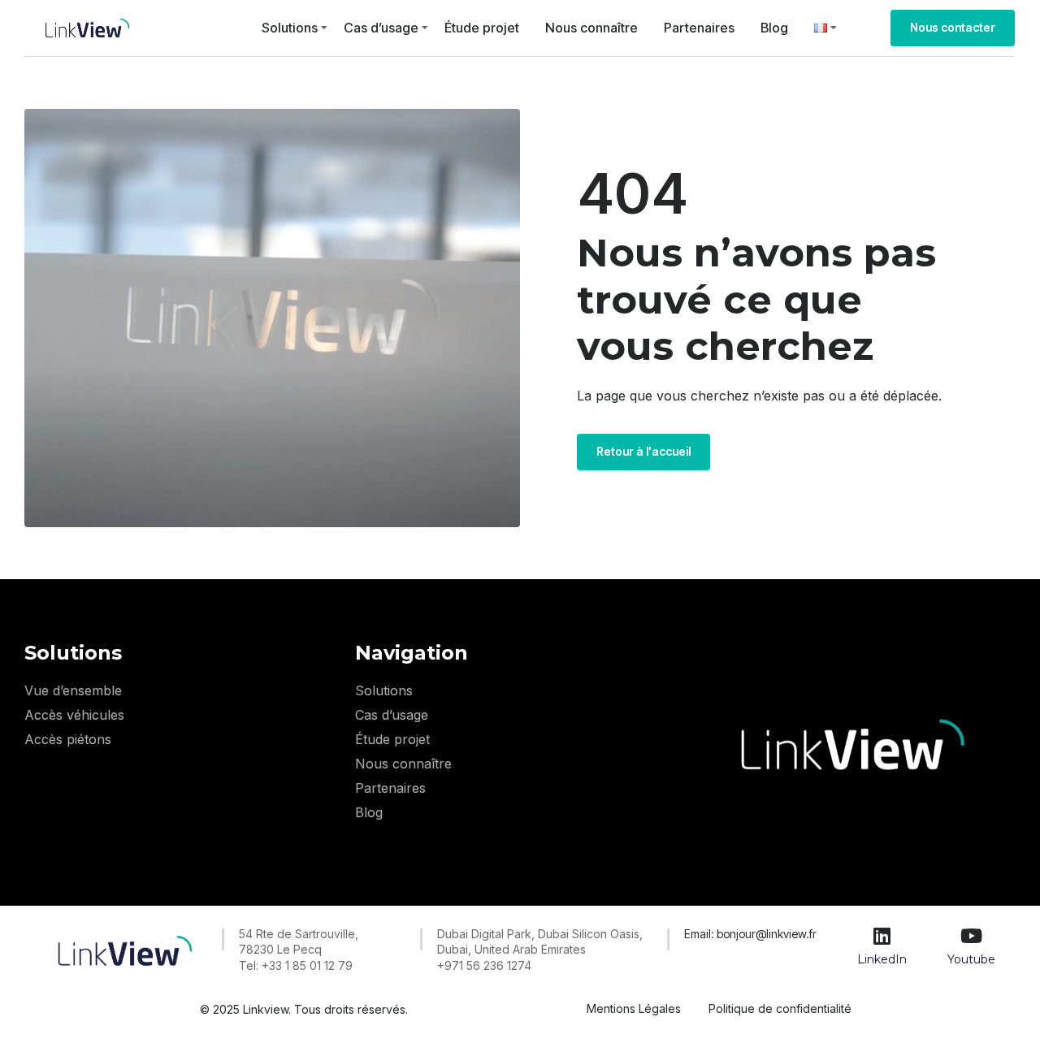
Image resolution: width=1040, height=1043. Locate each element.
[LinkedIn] (882, 936)
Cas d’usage (381, 27)
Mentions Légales (634, 1008)
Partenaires (699, 27)
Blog (774, 27)
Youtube (971, 959)
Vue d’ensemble (73, 690)
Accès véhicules (74, 715)
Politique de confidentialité (780, 1008)
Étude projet (481, 27)
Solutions (290, 27)
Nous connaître (591, 27)
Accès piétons (67, 739)
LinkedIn (882, 959)
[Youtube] (971, 936)
